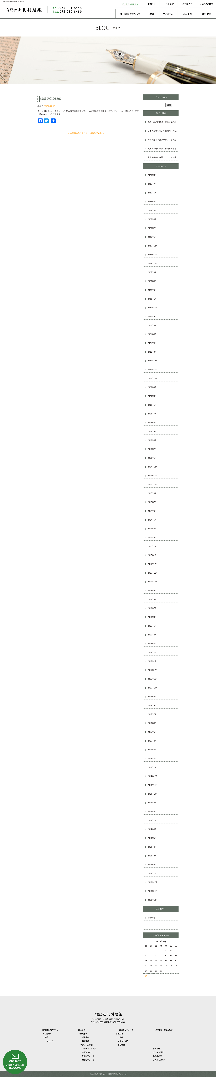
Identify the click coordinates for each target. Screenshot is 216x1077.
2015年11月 (153, 679)
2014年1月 (152, 873)
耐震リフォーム (88, 1060)
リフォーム (168, 14)
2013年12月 (153, 882)
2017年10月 (153, 484)
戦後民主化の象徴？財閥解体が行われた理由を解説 (163, 148)
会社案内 (206, 14)
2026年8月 (152, 175)
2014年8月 (152, 811)
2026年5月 (152, 202)
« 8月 (145, 976)
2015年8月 (152, 705)
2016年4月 (152, 635)
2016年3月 (152, 644)
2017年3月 (152, 537)
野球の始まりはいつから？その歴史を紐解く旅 (163, 140)
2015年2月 (152, 758)
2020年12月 (153, 361)
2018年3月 (152, 440)
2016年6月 (152, 617)
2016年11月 (153, 573)
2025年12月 (153, 246)
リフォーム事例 (86, 1045)
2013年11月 (153, 891)
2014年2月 (152, 865)
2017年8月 (152, 493)
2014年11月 (153, 785)
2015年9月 (152, 697)
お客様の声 (187, 4)
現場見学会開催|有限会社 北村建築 (12, 1)
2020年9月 (152, 387)
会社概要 (121, 1045)
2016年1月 (152, 661)
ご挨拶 (120, 1037)
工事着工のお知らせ (77, 133)
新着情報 (151, 918)
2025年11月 (153, 255)
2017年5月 (152, 520)
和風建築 (85, 1041)
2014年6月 (152, 829)
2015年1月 (152, 767)
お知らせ (152, 4)
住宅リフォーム (88, 1056)
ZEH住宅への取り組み (164, 1030)
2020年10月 (153, 378)
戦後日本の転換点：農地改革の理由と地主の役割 (163, 122)
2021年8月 (152, 325)
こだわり (48, 1034)
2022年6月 (152, 290)
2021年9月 (152, 316)
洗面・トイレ (87, 1052)
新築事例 (83, 1034)
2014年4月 (152, 847)
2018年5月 (152, 431)
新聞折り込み (97, 133)
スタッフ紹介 (123, 1041)
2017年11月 (153, 476)
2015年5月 (152, 732)
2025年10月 (153, 263)
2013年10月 (153, 900)
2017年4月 (152, 529)
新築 (152, 14)
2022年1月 (152, 299)
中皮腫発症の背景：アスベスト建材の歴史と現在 (163, 157)
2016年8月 (152, 599)
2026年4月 (152, 210)
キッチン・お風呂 (89, 1049)
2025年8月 (152, 281)
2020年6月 (152, 396)
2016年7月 (152, 608)
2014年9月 (152, 803)
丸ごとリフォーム (126, 1030)
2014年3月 (152, 856)
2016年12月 (153, 564)
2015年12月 (153, 670)
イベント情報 (168, 4)
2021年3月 (152, 352)
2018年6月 (152, 423)
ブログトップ (161, 97)
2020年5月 (152, 405)
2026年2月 (152, 228)
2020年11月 (153, 369)
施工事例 (187, 14)
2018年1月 (152, 458)
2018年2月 (152, 449)
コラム (150, 926)
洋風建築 (85, 1037)
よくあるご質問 (206, 4)
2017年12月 (153, 467)
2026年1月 (152, 237)
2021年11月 (153, 308)
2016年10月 (153, 582)
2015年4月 (152, 741)
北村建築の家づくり (130, 14)
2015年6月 (152, 723)
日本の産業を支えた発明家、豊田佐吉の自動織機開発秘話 (163, 131)
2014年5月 (152, 838)
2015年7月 (152, 714)
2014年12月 (153, 776)
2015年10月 (153, 688)
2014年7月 (152, 820)
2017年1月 (152, 555)
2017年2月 (152, 546)
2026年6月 (152, 193)
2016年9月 (152, 590)
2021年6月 (152, 334)
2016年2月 (152, 652)
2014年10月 (153, 794)
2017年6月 (152, 511)
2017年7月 (152, 502)
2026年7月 (152, 184)
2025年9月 (152, 272)
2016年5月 (152, 626)
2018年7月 (152, 414)
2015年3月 (152, 750)
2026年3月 (152, 219)
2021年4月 (152, 343)
